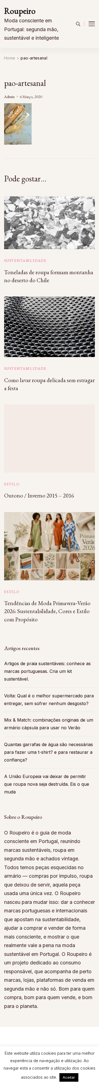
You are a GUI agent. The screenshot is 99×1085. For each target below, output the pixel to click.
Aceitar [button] (69, 1077)
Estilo (12, 484)
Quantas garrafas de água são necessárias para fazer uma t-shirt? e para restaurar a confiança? (48, 752)
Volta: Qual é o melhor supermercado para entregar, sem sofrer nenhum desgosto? (49, 699)
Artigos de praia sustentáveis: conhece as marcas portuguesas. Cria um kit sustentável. (47, 671)
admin (9, 96)
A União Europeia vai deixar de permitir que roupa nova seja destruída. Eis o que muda (46, 784)
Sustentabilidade (25, 260)
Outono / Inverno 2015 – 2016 (39, 495)
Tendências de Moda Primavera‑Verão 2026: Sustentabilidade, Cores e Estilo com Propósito (47, 611)
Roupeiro (19, 11)
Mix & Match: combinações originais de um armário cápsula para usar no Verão (48, 723)
